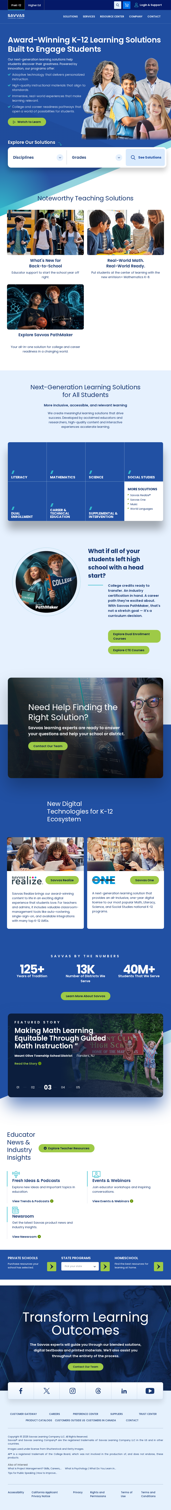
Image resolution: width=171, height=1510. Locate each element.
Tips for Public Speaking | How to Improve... (32, 1473)
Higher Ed (34, 5)
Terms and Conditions (148, 1494)
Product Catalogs (39, 1420)
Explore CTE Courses (128, 650)
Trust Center (148, 1414)
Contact (132, 1420)
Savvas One (138, 500)
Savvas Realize (62, 880)
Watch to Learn (29, 122)
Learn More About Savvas (85, 996)
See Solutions (149, 157)
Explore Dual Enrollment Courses (131, 636)
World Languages (141, 509)
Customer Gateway (23, 1414)
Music (134, 504)
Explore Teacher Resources (68, 1148)
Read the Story (26, 1063)
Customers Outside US (70, 1420)
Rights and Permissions (98, 1494)
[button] (18, 1087)
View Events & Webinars (110, 1201)
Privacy (78, 1492)
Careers (54, 1414)
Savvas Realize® (140, 495)
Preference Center (85, 1414)
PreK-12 (16, 5)
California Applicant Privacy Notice (45, 1494)
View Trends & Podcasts (30, 1201)
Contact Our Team (47, 746)
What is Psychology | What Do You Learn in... (90, 1468)
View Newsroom (24, 1237)
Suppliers (116, 1414)
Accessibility (16, 1492)
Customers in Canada (101, 1420)
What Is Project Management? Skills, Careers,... (35, 1468)
